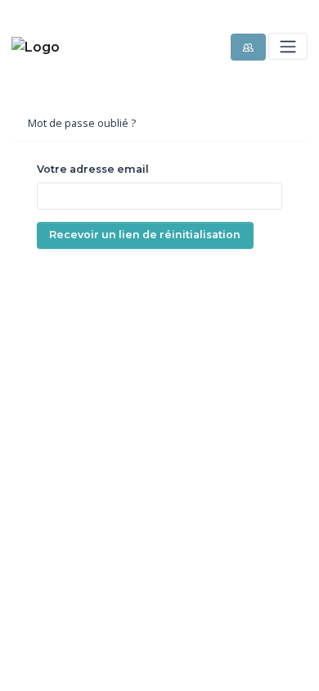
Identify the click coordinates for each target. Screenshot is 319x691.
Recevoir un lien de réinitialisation (144, 234)
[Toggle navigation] (287, 46)
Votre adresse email (93, 169)
